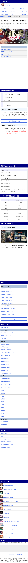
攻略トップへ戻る (5, 327)
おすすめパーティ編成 (6, 289)
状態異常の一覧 (4, 370)
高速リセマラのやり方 (6, 335)
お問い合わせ (20, 554)
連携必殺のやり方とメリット (7, 311)
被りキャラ (14, 14)
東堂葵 (2, 407)
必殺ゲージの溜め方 (5, 355)
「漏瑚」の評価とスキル (6, 297)
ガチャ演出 (3, 338)
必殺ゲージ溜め (4, 14)
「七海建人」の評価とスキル (7, 294)
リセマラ (14, 8)
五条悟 (2, 401)
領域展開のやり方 (5, 364)
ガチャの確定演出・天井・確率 (8, 308)
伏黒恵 (2, 395)
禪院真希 (3, 410)
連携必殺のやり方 (5, 361)
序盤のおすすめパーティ (6, 54)
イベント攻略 (23, 14)
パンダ (2, 413)
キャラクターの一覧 (5, 378)
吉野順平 (3, 389)
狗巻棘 (2, 416)
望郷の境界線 (4, 424)
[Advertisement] (14, 74)
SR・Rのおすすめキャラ (6, 387)
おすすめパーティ (23, 11)
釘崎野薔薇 (3, 398)
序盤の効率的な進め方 (6, 49)
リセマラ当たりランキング (7, 332)
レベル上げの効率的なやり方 (7, 306)
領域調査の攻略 (23, 8)
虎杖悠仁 (3, 392)
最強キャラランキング (6, 381)
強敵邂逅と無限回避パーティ (7, 349)
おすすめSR (13, 11)
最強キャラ (4, 11)
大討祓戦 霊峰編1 (5, 421)
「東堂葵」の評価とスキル (7, 291)
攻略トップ (4, 8)
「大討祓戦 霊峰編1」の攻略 (7, 444)
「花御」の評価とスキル (6, 300)
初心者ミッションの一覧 (6, 51)
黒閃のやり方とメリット (6, 358)
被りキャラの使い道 (5, 367)
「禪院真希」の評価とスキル (7, 314)
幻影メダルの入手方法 (6, 373)
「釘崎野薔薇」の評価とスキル (8, 303)
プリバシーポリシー (10, 554)
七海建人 (3, 404)
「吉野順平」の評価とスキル (7, 447)
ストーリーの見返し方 (6, 56)
